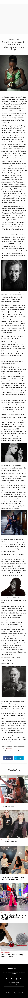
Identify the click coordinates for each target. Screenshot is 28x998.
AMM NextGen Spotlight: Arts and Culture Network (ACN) (12, 878)
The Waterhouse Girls (9, 842)
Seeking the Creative (6, 952)
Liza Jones (14, 53)
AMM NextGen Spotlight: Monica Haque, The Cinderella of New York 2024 (13, 917)
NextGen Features (14, 39)
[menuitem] (14, 982)
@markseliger (9, 748)
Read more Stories (14, 984)
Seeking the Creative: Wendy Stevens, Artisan (12, 955)
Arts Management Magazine (16, 750)
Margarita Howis (7, 806)
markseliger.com (18, 746)
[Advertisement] (14, 19)
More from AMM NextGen (14, 982)
